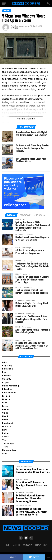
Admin (15, 28)
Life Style (6, 426)
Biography (7, 365)
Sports (5, 437)
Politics (5, 433)
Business (6, 375)
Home (5, 420)
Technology (8, 443)
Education (7, 389)
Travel (5, 447)
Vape (4, 454)
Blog (4, 372)
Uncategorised (9, 450)
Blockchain (7, 369)
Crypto (5, 382)
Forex (5, 406)
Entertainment (9, 392)
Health (5, 416)
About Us (16, 545)
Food (4, 403)
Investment (7, 423)
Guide (5, 413)
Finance (6, 399)
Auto (4, 362)
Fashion (6, 396)
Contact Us (27, 545)
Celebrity (6, 379)
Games (5, 409)
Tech (4, 440)
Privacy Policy (40, 545)
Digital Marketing (10, 386)
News (4, 430)
